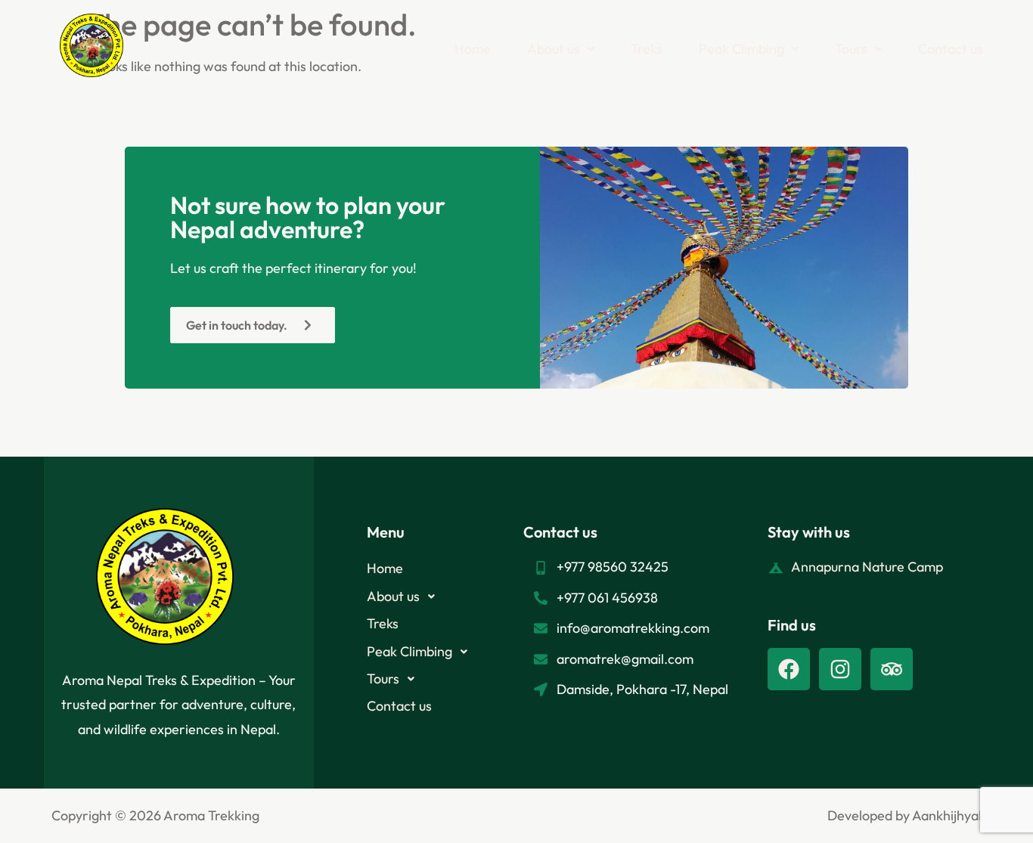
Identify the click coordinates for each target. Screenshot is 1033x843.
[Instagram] (840, 669)
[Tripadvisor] (891, 669)
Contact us (950, 48)
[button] (560, 49)
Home (472, 48)
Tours (851, 48)
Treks (646, 48)
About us (553, 48)
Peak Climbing (741, 48)
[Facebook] (789, 669)
